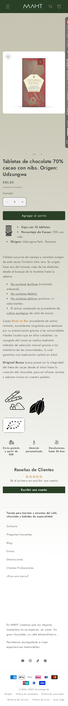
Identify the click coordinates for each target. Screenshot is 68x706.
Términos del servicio (18, 699)
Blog (9, 543)
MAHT (31, 689)
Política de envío (41, 699)
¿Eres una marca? (18, 576)
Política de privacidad (53, 694)
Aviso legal (58, 699)
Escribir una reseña (34, 490)
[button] (7, 6)
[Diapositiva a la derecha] (41, 154)
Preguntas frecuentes (19, 534)
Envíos (10, 551)
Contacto (12, 526)
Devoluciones (15, 559)
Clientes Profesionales (20, 568)
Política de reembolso (27, 694)
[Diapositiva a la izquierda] (26, 154)
